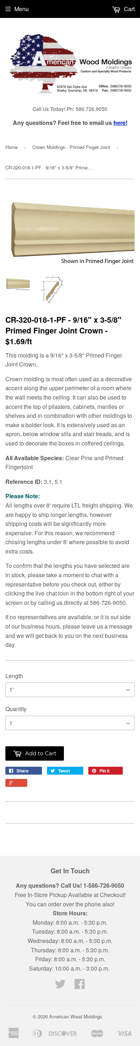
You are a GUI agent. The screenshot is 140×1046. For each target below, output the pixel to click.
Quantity (16, 709)
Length (14, 676)
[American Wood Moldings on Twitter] (60, 986)
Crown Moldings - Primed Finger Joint (71, 147)
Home (11, 147)
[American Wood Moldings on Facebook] (79, 986)
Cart (128, 9)
